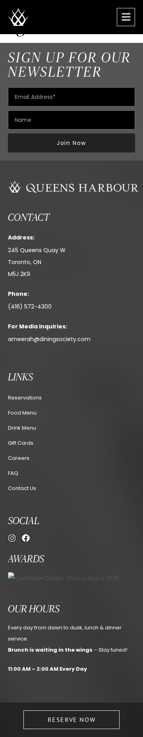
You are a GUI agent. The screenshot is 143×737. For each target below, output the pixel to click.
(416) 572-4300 (30, 307)
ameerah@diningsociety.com (49, 339)
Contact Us (22, 488)
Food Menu (22, 413)
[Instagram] (12, 538)
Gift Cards (20, 443)
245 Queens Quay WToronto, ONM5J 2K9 (37, 262)
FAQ (13, 473)
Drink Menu (22, 428)
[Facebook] (26, 538)
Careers (18, 458)
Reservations (25, 397)
